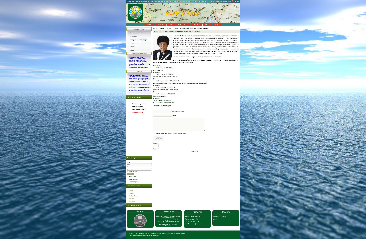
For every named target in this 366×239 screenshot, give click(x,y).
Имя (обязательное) (178, 111)
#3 (158, 81)
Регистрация (132, 176)
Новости (161, 24)
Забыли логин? (133, 179)
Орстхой (197, 24)
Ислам (132, 50)
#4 (158, 74)
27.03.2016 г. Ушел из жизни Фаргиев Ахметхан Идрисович (177, 32)
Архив (215, 219)
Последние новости (136, 33)
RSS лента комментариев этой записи (164, 102)
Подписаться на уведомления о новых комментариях (170, 133)
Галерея (132, 46)
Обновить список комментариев (162, 100)
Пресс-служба (183, 24)
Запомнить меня (131, 171)
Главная (149, 24)
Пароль (129, 167)
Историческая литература (138, 39)
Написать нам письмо (219, 216)
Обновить (155, 143)
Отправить (156, 149)
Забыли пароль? (134, 181)
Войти (130, 174)
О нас (171, 24)
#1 (158, 94)
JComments (195, 151)
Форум (217, 24)
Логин (128, 162)
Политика (133, 36)
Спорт (132, 43)
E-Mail (174, 115)
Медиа (207, 24)
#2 (158, 87)
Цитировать (156, 72)
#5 (158, 68)
